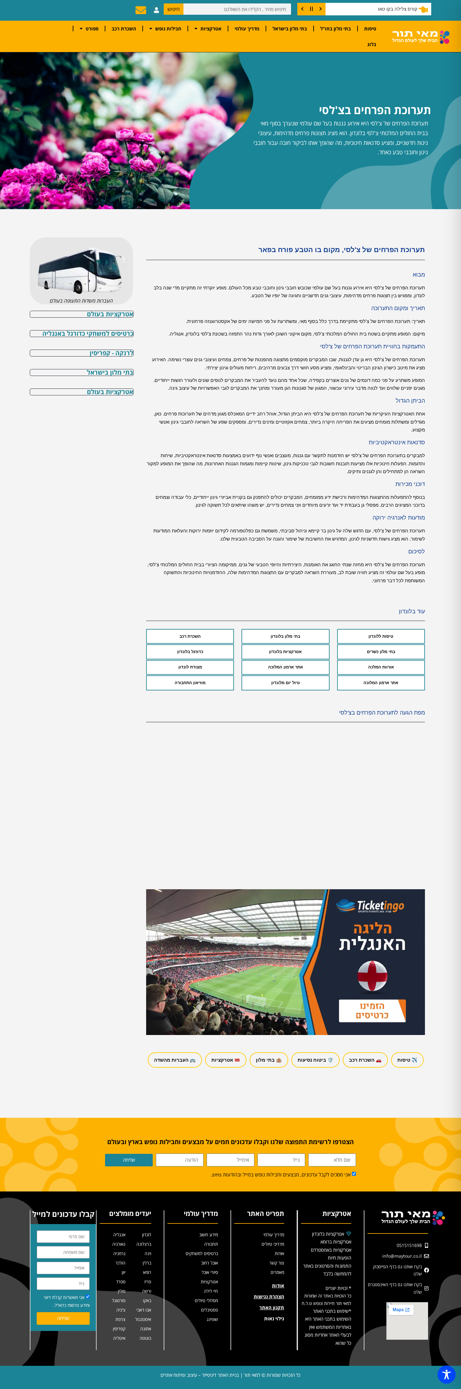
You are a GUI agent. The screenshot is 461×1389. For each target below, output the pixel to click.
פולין (121, 1291)
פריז (147, 1282)
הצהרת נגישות (269, 1296)
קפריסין (119, 1329)
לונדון (146, 1235)
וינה (148, 1253)
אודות (279, 1253)
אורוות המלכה (381, 667)
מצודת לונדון (190, 667)
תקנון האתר (271, 1307)
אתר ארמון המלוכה (285, 667)
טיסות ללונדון (380, 636)
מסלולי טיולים (206, 1300)
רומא (147, 1272)
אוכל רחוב (209, 1263)
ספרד (120, 1282)
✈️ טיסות (407, 1060)
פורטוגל (118, 1300)
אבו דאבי (143, 1310)
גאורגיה (118, 1244)
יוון (123, 1272)
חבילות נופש (168, 28)
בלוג (371, 44)
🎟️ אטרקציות (225, 1060)
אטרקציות (210, 28)
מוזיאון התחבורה (190, 682)
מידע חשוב (208, 1235)
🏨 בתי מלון (269, 1060)
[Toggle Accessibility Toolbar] (446, 1374)
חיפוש (173, 9)
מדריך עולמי (247, 28)
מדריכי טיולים (273, 1244)
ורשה (146, 1291)
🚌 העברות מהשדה (175, 1060)
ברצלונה (143, 1244)
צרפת (120, 1319)
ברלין (147, 1263)
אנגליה (119, 1235)
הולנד (120, 1263)
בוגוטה (145, 1338)
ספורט (92, 28)
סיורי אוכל (210, 1272)
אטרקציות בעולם (110, 314)
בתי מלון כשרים (381, 651)
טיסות (370, 28)
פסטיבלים (209, 1310)
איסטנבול (143, 1319)
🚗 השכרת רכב (365, 1060)
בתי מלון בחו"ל (335, 28)
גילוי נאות (274, 1318)
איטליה (119, 1338)
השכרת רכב (124, 28)
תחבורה (211, 1244)
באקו (147, 1300)
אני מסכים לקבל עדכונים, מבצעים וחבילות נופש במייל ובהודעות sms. (281, 1174)
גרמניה (119, 1253)
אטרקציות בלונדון (285, 651)
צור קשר (276, 1263)
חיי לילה (211, 1291)
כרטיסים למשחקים (202, 1253)
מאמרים (277, 1272)
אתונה (145, 1329)
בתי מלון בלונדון (285, 636)
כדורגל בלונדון (190, 651)
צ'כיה (120, 1310)
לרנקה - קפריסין (111, 353)
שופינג (212, 1319)
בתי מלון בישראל (290, 28)
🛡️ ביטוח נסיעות (315, 1060)
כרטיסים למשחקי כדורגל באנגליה (87, 333)
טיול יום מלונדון (285, 682)
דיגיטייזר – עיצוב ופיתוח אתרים (188, 1375)
